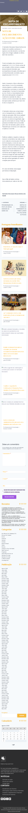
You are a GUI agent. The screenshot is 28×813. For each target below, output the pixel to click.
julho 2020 (4, 685)
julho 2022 (4, 645)
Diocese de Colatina (6, 535)
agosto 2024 (5, 607)
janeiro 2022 (5, 655)
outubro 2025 (5, 583)
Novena (3, 547)
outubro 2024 (5, 603)
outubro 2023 (5, 622)
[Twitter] (21, 11)
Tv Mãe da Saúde (6, 558)
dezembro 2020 (5, 677)
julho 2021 (4, 665)
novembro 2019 (5, 698)
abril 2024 (4, 613)
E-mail (5, 478)
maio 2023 (4, 630)
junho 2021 (4, 667)
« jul (13, 744)
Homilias (3, 541)
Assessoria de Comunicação (10, 41)
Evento (3, 537)
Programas (4, 552)
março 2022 (4, 652)
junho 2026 (4, 572)
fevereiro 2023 (5, 635)
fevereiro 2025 (5, 597)
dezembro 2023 (5, 618)
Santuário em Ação (17, 28)
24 (3, 739)
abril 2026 (4, 575)
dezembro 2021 (5, 657)
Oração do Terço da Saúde (8, 548)
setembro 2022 (5, 642)
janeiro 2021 (4, 675)
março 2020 (4, 692)
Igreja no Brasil (5, 543)
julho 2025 (4, 588)
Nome (5, 472)
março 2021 (4, 672)
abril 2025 (4, 593)
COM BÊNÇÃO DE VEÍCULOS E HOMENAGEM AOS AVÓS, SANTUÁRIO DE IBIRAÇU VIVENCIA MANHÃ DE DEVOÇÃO (13, 513)
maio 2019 (4, 708)
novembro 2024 (5, 602)
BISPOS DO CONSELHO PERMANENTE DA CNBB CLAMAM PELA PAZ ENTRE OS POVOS (21, 208)
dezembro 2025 (5, 580)
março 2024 (4, 615)
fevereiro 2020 (5, 693)
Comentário (7, 453)
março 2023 (4, 633)
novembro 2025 (5, 582)
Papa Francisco (5, 550)
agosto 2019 (4, 703)
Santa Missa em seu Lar (7, 553)
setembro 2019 (5, 702)
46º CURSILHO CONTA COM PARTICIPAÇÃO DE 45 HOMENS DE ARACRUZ (13, 315)
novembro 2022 (5, 638)
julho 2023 (4, 627)
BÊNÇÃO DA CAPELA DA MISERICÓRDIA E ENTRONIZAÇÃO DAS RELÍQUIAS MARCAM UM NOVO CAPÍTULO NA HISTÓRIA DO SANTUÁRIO (13, 517)
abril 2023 (4, 632)
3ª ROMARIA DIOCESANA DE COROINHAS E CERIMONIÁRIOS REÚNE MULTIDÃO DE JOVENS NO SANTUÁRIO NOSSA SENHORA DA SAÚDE (13, 509)
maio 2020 (4, 688)
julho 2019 (4, 705)
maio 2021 (4, 668)
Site (4, 486)
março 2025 (4, 595)
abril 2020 (4, 690)
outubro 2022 (5, 640)
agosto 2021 (4, 663)
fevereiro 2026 (5, 578)
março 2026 (4, 577)
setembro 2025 (5, 585)
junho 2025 (4, 590)
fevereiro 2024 (5, 617)
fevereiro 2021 (5, 673)
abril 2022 (4, 650)
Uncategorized (5, 560)
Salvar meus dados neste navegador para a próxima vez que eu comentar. (14, 491)
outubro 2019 (5, 700)
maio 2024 (4, 612)
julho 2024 (4, 608)
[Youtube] (26, 11)
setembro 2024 (5, 605)
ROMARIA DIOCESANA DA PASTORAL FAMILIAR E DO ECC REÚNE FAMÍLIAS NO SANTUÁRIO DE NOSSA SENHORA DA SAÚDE (13, 521)
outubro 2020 (5, 680)
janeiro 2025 (5, 598)
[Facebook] (18, 11)
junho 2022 (4, 647)
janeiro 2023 (5, 637)
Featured (4, 28)
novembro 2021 (5, 658)
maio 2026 (4, 573)
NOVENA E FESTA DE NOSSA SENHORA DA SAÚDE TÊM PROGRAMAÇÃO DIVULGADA (12, 281)
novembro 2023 (5, 620)
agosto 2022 (5, 643)
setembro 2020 (5, 682)
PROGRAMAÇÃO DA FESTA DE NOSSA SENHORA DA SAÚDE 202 (7, 207)
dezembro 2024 (5, 600)
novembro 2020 (5, 678)
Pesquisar (5, 712)
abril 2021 (4, 670)
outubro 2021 (5, 660)
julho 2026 (4, 570)
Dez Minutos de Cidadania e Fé (9, 533)
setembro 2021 (5, 662)
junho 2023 (4, 628)
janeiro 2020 (5, 695)
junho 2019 (4, 707)
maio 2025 (4, 592)
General (3, 540)
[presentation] (14, 236)
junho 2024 (4, 610)
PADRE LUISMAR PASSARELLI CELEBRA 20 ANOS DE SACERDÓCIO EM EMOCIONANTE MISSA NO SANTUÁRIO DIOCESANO (13, 351)
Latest (9, 28)
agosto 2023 (5, 625)
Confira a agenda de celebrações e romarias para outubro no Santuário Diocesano (13, 388)
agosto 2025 (5, 587)
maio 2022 (4, 648)
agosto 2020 (5, 683)
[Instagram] (23, 11)
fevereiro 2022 (5, 653)
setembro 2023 (5, 623)
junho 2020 (4, 687)
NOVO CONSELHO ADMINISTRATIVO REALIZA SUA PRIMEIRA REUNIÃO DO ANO (13, 422)
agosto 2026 (5, 568)
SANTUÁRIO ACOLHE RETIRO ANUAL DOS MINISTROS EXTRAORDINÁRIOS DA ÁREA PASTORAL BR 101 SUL (14, 525)
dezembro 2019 (5, 697)
